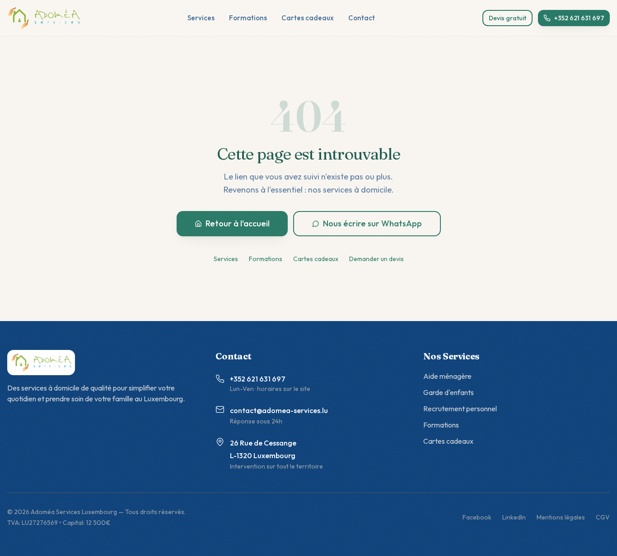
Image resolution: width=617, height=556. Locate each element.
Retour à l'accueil (238, 223)
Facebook (477, 517)
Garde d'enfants (448, 392)
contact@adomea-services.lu (279, 410)
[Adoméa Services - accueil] (43, 18)
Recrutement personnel (460, 408)
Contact (361, 18)
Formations (248, 18)
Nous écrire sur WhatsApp (372, 223)
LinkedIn (514, 517)
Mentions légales (561, 517)
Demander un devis (376, 259)
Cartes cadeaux (307, 18)
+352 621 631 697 (579, 18)
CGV (603, 517)
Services (201, 18)
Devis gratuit (507, 18)
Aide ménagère (447, 376)
